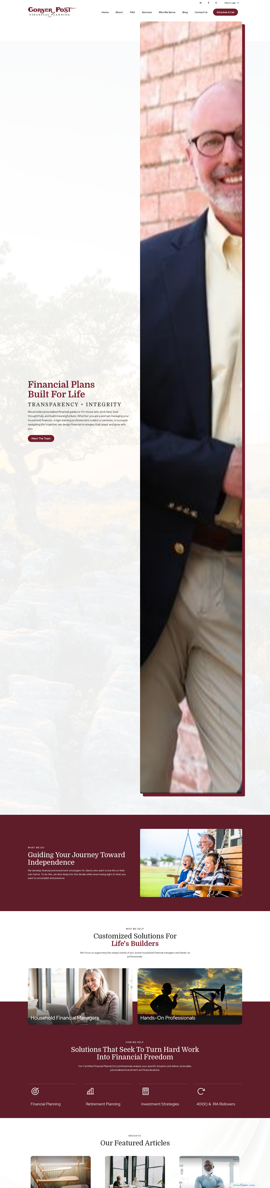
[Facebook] (208, 3)
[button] (105, 12)
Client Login (230, 3)
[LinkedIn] (201, 3)
